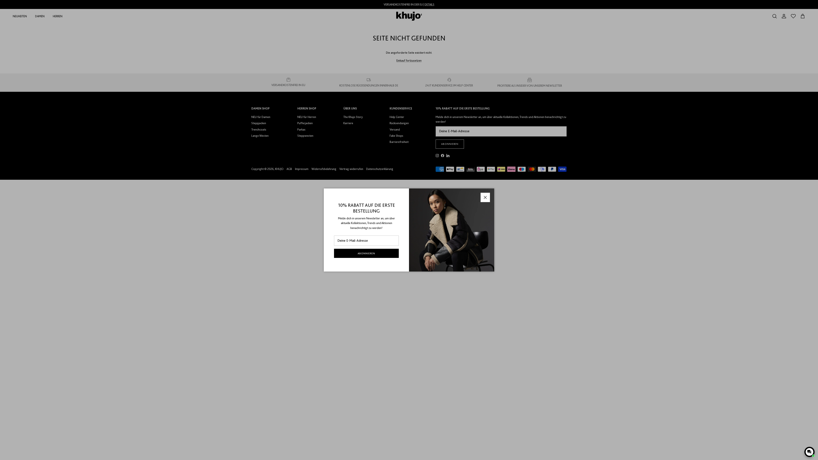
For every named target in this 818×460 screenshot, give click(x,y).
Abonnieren (366, 253)
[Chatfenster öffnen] (809, 452)
